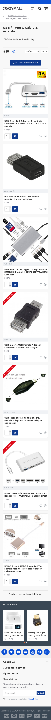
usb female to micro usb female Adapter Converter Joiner (21, 197)
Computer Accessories (17, 16)
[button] (24, 642)
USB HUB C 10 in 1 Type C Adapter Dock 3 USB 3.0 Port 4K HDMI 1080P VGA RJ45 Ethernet (26, 272)
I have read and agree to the (22, 699)
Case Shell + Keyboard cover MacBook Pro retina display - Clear (13, 632)
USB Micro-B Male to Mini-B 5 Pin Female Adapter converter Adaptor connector (23, 420)
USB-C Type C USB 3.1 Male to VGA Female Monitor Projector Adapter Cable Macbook (23, 569)
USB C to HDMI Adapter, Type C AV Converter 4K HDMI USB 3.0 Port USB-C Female (25, 123)
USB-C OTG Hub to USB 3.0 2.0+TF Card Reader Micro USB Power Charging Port (25, 494)
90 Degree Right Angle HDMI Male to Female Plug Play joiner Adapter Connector (37, 632)
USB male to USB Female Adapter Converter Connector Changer (22, 346)
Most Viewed (11, 604)
